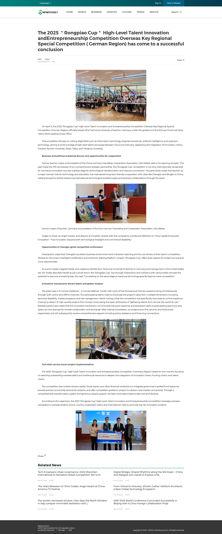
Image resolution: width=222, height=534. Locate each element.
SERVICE (154, 12)
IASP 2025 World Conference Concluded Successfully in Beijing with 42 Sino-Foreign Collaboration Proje (145, 502)
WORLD (82, 12)
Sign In (158, 3)
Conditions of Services (46, 530)
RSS (70, 530)
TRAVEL (141, 12)
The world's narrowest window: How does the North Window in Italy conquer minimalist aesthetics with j (72, 502)
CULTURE (127, 12)
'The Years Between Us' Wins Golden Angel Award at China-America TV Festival (71, 488)
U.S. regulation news (66, 528)
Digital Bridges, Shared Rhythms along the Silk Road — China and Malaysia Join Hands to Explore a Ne (148, 473)
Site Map (61, 530)
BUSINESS (96, 12)
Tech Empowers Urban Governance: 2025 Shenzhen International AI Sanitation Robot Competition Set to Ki (69, 473)
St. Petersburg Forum (160, 530)
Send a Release (173, 3)
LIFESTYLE (112, 12)
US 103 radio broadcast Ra (48, 528)
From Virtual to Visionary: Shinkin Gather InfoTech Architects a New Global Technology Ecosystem (148, 488)
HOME (69, 12)
